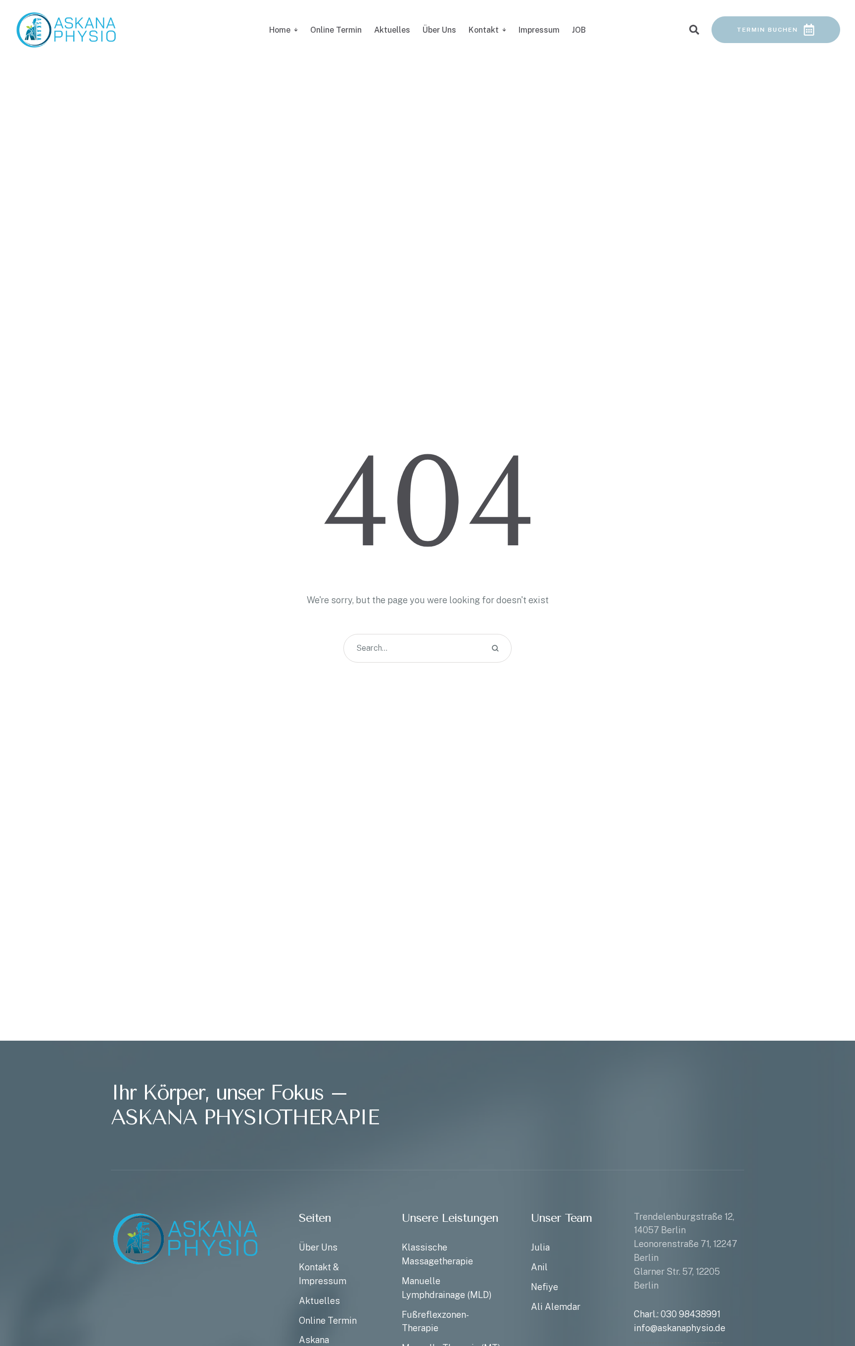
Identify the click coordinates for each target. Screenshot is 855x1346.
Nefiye (544, 1287)
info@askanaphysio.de (679, 1328)
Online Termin (328, 1320)
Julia (540, 1247)
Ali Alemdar (555, 1306)
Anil (539, 1267)
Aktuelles (319, 1301)
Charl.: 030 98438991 (677, 1314)
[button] (827, 1304)
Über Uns (318, 1247)
